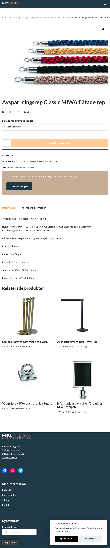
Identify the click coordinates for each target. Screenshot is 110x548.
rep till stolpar (28, 167)
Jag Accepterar (66, 538)
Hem (4, 17)
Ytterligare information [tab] (33, 207)
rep (20, 167)
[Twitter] (20, 470)
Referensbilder (9, 495)
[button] (103, 29)
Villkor (5, 500)
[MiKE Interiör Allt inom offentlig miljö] (10, 4)
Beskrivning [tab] (8, 207)
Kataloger (7, 489)
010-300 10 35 (9, 457)
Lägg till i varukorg (59, 143)
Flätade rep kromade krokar (17, 120)
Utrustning (14, 17)
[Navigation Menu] (104, 4)
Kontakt (6, 505)
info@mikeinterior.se (13, 454)
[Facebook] (4, 470)
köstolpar (14, 167)
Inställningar (90, 538)
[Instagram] (12, 470)
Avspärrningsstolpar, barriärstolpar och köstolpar (47, 17)
